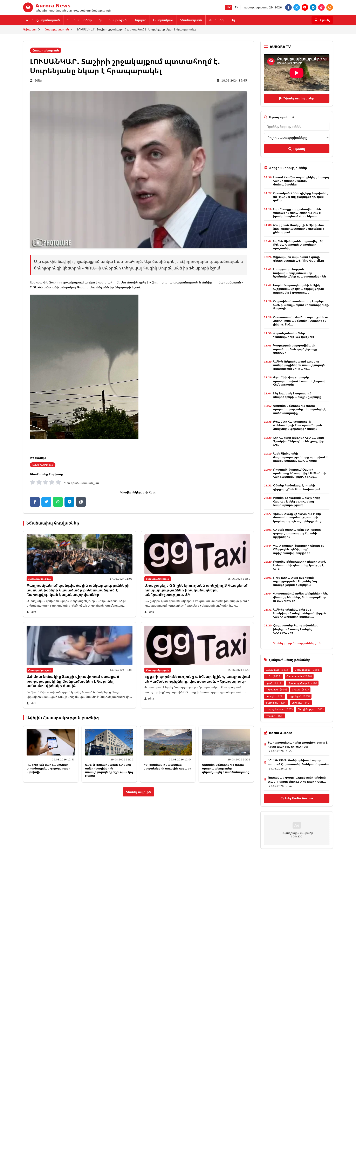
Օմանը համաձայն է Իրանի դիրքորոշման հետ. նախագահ (296, 487)
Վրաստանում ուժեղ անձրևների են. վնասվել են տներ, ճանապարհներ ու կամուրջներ (300, 597)
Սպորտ (140, 20)
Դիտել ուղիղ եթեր (298, 98)
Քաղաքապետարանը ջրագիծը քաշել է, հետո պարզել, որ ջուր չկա (298, 744)
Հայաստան (277, 670)
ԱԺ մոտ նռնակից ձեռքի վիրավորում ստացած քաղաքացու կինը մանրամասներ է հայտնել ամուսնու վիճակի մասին (73, 681)
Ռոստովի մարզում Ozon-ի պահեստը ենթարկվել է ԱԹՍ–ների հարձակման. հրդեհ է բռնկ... (299, 473)
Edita (38, 80)
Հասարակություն (113, 20)
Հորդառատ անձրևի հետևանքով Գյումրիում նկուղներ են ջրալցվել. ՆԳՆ (298, 441)
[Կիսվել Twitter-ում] (46, 502)
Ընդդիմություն (311, 709)
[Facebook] (288, 7)
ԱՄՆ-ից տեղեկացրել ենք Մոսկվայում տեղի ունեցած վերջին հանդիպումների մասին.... (299, 613)
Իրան (274, 683)
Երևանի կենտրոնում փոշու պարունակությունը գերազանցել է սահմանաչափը (225, 768)
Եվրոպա (301, 702)
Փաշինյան (276, 702)
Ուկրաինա (276, 689)
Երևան (300, 689)
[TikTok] (321, 7)
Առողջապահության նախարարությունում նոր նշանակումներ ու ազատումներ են (299, 272)
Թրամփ (274, 716)
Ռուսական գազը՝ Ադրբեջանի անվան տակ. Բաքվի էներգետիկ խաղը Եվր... (297, 779)
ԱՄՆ (273, 676)
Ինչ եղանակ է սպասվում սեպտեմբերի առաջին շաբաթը (168, 766)
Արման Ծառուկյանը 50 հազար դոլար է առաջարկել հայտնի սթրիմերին (297, 533)
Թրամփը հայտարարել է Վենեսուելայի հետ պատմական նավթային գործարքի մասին (297, 425)
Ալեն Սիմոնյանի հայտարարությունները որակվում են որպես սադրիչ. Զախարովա (301, 457)
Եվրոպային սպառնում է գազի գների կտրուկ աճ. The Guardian (298, 258)
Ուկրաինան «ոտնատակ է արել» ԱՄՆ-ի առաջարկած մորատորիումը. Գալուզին (301, 304)
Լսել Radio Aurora (299, 798)
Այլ (233, 20)
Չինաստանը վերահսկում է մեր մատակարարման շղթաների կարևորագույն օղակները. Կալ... (298, 517)
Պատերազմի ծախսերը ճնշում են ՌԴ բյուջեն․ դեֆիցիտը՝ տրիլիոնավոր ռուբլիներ (298, 549)
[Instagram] (329, 7)
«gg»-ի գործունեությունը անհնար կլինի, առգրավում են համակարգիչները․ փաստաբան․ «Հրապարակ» (197, 679)
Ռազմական (163, 20)
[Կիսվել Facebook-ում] (35, 502)
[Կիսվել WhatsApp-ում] (58, 502)
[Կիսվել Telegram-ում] (69, 502)
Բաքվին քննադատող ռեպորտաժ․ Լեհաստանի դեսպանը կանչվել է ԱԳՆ (299, 565)
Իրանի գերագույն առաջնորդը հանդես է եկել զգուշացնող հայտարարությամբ (296, 501)
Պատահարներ (79, 20)
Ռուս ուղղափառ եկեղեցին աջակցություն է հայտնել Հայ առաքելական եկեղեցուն (295, 581)
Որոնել (299, 149)
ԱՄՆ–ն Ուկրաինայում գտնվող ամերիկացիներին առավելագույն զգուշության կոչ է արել (109, 770)
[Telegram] (313, 7)
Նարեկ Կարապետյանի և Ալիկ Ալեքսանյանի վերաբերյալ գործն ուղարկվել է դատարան (298, 288)
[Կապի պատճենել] (81, 502)
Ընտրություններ (302, 683)
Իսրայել (274, 696)
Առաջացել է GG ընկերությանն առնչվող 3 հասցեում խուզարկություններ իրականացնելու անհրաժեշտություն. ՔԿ (195, 590)
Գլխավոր (29, 29)
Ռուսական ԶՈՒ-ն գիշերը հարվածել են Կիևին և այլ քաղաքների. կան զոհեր (300, 196)
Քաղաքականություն (43, 20)
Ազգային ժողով (279, 709)
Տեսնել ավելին (138, 792)
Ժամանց (216, 20)
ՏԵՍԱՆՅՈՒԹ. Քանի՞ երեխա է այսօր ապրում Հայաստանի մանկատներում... (298, 762)
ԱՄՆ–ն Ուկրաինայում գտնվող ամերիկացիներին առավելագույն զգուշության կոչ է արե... (299, 365)
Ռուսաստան (299, 676)
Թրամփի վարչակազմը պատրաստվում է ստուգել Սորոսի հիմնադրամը (299, 380)
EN (237, 7)
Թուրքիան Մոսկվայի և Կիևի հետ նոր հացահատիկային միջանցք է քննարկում (298, 228)
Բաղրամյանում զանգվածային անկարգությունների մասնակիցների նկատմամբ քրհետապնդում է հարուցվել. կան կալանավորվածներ (78, 590)
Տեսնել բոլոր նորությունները (295, 643)
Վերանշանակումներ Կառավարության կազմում (293, 335)
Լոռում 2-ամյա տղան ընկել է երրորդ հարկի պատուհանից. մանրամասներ (301, 180)
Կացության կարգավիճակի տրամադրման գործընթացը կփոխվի (48, 768)
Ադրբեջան (299, 696)
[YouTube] (305, 7)
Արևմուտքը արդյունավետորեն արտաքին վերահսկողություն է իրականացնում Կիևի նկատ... (297, 212)
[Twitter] (296, 7)
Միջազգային (307, 670)
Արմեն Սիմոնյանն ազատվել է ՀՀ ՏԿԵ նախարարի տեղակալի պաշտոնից (298, 244)
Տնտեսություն (191, 20)
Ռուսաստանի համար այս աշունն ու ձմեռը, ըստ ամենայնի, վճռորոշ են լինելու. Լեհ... (300, 320)
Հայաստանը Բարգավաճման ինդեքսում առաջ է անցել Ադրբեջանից (296, 628)
